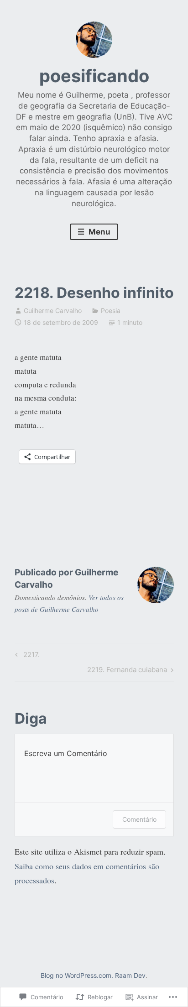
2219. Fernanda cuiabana (127, 671)
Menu (98, 231)
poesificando (94, 75)
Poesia (110, 310)
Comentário (139, 819)
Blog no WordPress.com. (77, 975)
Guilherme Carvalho (53, 310)
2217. (26, 656)
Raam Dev (130, 975)
